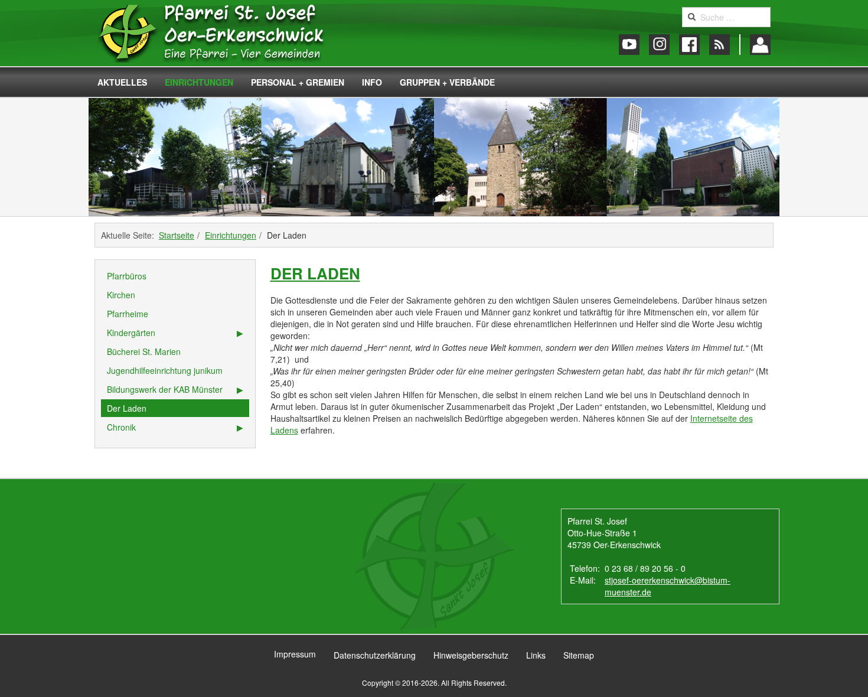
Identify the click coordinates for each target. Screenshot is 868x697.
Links (536, 655)
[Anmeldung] (760, 44)
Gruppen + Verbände (447, 82)
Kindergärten (131, 332)
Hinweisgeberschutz (470, 655)
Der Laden (315, 273)
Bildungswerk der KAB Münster (165, 389)
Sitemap (578, 655)
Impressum (295, 654)
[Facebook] (689, 44)
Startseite (176, 235)
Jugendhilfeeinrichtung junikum (165, 370)
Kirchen (121, 295)
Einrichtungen (199, 82)
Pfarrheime (127, 314)
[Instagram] (659, 44)
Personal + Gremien (297, 82)
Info (372, 82)
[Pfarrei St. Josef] (222, 33)
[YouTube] (629, 44)
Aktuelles (122, 82)
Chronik (121, 427)
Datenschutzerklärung (375, 655)
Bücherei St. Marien (144, 351)
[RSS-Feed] (719, 44)
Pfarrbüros (126, 276)
